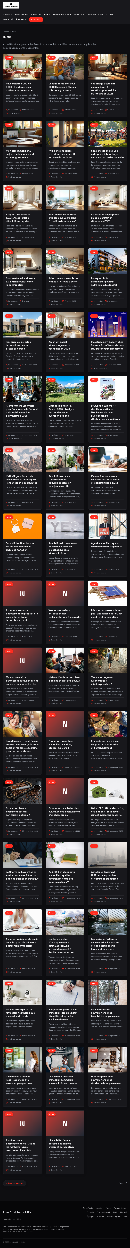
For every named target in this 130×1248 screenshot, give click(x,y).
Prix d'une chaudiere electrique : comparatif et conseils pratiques (61, 154)
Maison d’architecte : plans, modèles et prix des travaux (64, 679)
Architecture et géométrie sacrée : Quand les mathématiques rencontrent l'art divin (20, 1145)
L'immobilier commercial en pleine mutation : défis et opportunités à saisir (105, 479)
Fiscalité (8, 19)
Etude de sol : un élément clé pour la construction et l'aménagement (105, 744)
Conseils (79, 14)
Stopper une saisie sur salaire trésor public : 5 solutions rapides (18, 218)
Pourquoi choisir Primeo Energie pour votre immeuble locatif (104, 282)
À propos (21, 19)
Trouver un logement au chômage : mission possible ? (103, 681)
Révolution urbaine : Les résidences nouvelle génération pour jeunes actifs (59, 481)
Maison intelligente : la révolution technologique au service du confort (20, 1013)
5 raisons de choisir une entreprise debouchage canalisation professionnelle (107, 154)
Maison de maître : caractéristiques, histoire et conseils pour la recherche (22, 681)
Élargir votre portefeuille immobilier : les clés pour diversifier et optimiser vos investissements (62, 1014)
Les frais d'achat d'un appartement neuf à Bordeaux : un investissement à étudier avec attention (61, 945)
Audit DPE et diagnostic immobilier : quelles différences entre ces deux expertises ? (61, 877)
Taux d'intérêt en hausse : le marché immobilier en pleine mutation (20, 546)
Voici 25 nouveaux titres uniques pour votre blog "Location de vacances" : (62, 218)
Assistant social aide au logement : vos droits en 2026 (59, 345)
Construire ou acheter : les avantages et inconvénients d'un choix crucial (64, 811)
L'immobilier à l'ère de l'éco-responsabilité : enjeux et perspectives (19, 1080)
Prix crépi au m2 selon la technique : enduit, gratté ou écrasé (18, 345)
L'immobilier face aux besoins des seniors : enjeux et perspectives (61, 1144)
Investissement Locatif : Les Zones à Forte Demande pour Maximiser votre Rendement (107, 345)
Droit (113, 14)
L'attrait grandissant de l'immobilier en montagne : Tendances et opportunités (21, 479)
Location (36, 14)
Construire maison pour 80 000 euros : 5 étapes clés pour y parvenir (62, 87)
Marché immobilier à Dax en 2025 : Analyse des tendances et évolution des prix (61, 410)
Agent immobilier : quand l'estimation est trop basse (106, 545)
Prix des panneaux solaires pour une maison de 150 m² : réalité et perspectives (106, 614)
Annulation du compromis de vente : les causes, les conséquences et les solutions (62, 548)
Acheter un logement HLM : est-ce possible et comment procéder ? (104, 875)
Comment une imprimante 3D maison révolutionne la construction (20, 282)
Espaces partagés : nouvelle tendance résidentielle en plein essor (106, 1080)
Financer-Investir (97, 14)
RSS (125, 1216)
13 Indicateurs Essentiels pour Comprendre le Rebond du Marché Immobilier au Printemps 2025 (22, 410)
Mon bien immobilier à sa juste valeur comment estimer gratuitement (20, 154)
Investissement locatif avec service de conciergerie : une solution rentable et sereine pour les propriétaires (22, 746)
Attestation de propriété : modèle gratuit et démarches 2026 (105, 218)
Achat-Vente (22, 14)
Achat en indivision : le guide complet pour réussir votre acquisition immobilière (22, 942)
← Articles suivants (14, 1183)
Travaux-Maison (62, 14)
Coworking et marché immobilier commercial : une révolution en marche (62, 1080)
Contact (36, 19)
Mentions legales (114, 1216)
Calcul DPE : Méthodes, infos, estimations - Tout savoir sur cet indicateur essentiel (107, 811)
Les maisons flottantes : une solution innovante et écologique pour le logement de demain (105, 944)
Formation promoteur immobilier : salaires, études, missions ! (60, 744)
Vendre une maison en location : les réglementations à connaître (64, 614)
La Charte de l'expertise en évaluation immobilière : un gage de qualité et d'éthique (22, 875)
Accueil (7, 14)
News (47, 14)
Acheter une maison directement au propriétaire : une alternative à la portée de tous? (22, 615)
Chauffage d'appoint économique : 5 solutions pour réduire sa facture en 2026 (103, 88)
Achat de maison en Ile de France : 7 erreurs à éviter (63, 280)
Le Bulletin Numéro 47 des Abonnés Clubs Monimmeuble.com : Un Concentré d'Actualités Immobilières (105, 412)
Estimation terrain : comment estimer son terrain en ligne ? (18, 811)
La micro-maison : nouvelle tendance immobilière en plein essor (105, 1013)
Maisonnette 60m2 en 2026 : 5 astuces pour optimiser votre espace (19, 87)
